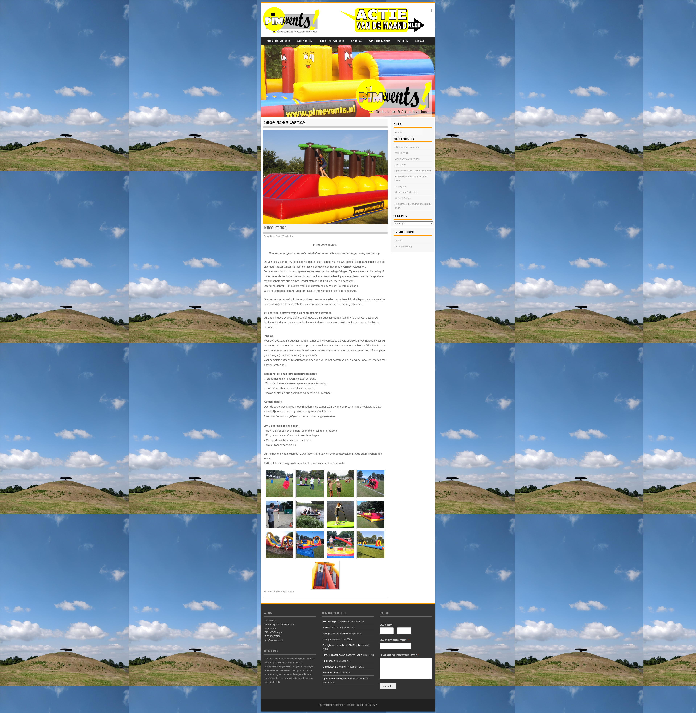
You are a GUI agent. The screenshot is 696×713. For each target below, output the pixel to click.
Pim (292, 236)
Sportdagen (289, 591)
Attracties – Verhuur (278, 41)
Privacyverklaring (403, 246)
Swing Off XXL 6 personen (408, 158)
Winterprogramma (379, 41)
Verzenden (388, 685)
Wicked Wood (401, 152)
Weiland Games (403, 197)
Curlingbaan (401, 186)
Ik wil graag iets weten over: (399, 655)
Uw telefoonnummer (394, 640)
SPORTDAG (356, 41)
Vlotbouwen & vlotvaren (406, 192)
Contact (419, 41)
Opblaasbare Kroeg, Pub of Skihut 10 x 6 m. (344, 678)
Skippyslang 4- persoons (407, 146)
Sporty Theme (325, 705)
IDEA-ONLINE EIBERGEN (366, 705)
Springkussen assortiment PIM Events (413, 170)
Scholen (278, 591)
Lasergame (400, 164)
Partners (402, 41)
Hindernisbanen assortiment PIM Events (342, 654)
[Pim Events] (343, 20)
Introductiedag (275, 228)
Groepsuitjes (304, 41)
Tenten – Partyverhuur (331, 41)
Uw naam (386, 625)
